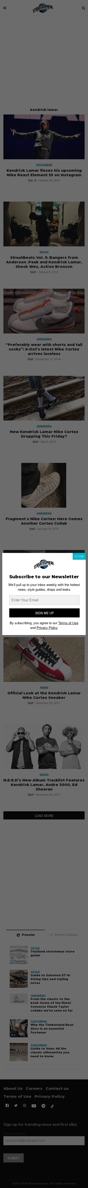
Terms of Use (68, 622)
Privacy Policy (47, 627)
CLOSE (79, 556)
